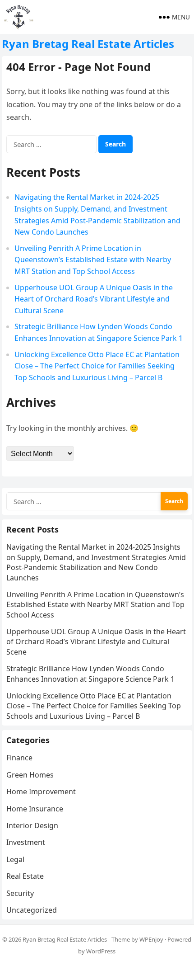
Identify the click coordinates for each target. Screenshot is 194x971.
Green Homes (30, 775)
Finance (19, 758)
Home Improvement (41, 792)
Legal (15, 859)
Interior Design (32, 825)
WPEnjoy (151, 939)
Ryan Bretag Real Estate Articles (88, 43)
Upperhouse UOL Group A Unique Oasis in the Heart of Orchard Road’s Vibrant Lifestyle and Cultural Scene (93, 299)
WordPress (100, 951)
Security (20, 893)
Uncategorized (31, 910)
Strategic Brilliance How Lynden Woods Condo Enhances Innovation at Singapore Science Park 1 (90, 673)
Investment (25, 842)
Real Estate (25, 876)
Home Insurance (34, 809)
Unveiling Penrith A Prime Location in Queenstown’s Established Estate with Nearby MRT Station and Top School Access (92, 259)
